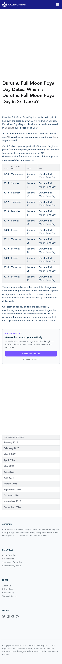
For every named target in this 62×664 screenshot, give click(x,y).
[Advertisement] (31, 45)
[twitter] (3, 616)
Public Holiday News (11, 565)
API (8, 137)
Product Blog (8, 559)
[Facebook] (12, 616)
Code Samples (9, 555)
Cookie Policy (8, 592)
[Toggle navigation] (57, 4)
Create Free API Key (31, 354)
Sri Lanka (9, 127)
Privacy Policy (8, 589)
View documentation (31, 359)
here (55, 137)
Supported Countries (12, 562)
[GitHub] (17, 616)
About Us (6, 586)
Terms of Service (9, 596)
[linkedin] (8, 616)
